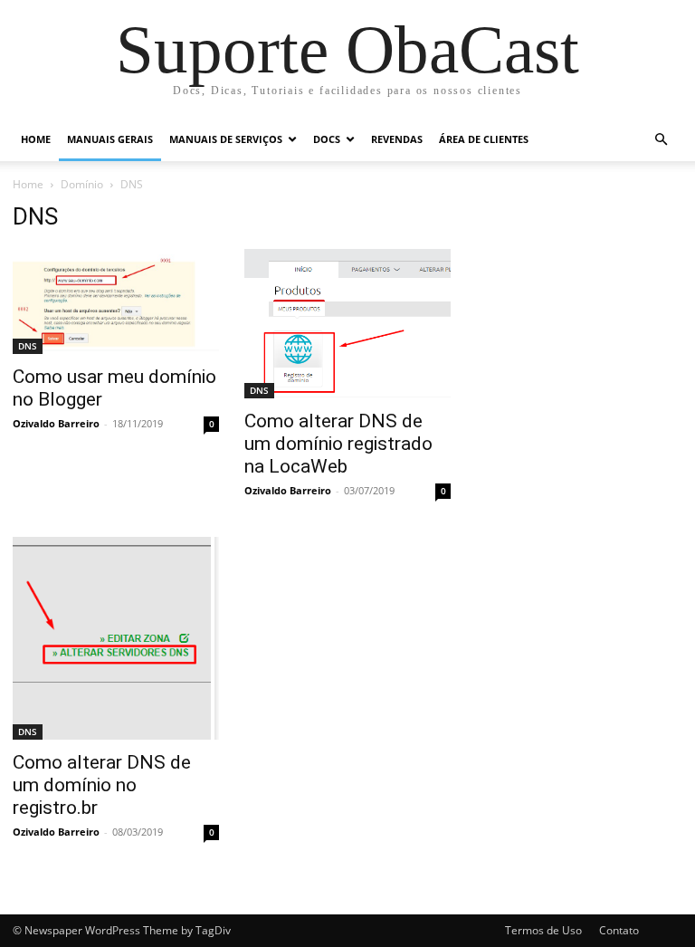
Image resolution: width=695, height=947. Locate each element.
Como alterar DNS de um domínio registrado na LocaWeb (338, 443)
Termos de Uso (543, 930)
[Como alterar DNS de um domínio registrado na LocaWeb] (347, 323)
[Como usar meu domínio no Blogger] (116, 301)
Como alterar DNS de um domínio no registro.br (102, 784)
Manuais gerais (110, 139)
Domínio (82, 184)
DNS (27, 346)
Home (36, 139)
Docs (326, 139)
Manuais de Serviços (225, 139)
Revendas (397, 139)
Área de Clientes (483, 139)
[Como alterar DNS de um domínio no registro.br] (116, 638)
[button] (660, 139)
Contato (619, 930)
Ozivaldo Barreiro (56, 423)
